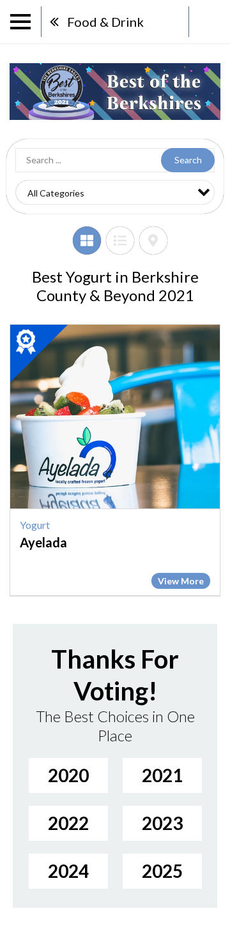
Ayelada (43, 542)
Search (188, 159)
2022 (68, 823)
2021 (162, 775)
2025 (162, 871)
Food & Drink (105, 21)
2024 (68, 871)
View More (181, 580)
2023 (162, 823)
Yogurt (35, 525)
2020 (68, 775)
